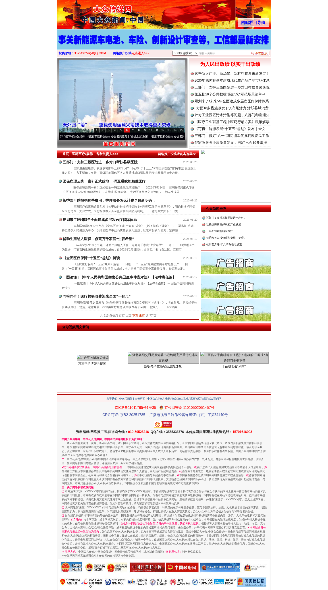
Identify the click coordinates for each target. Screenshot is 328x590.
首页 (65, 154)
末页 (142, 315)
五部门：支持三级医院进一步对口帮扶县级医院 (232, 87)
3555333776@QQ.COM (90, 53)
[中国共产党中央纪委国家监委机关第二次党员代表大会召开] (164, 44)
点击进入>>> (140, 53)
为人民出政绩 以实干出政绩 (230, 64)
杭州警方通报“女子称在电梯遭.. (224, 231)
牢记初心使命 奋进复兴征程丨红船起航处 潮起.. (166, 136)
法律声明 (140, 398)
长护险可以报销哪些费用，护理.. (225, 225)
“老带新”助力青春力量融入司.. (223, 238)
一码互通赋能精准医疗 (219, 218)
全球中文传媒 (94, 13)
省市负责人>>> (107, 154)
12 (162, 130)
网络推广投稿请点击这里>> (177, 154)
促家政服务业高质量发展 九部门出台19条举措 (231, 143)
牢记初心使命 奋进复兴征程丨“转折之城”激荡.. (102, 136)
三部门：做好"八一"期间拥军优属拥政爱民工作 (232, 136)
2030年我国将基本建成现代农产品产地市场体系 (232, 80)
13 (168, 130)
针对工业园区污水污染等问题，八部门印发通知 (232, 115)
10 (150, 130)
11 (157, 130)
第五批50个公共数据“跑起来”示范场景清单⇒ (230, 94)
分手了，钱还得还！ (218, 245)
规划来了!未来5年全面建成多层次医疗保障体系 (232, 101)
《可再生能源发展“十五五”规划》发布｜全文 (230, 129)
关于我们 (111, 398)
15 (181, 130)
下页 (135, 315)
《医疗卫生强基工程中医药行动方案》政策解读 (232, 122)
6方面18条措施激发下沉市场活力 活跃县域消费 (232, 108)
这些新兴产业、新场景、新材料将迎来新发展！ (232, 73)
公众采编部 (126, 398)
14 (174, 130)
